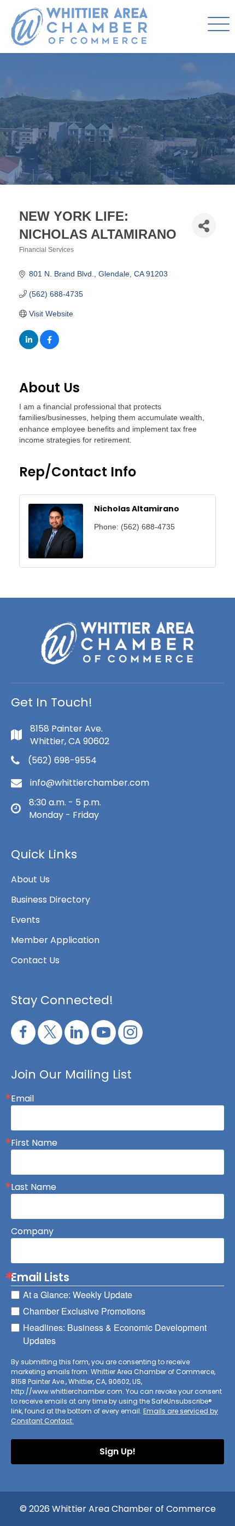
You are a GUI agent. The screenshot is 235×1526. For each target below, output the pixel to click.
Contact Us (35, 960)
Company (32, 1231)
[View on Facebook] (49, 346)
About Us (30, 879)
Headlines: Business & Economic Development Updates (115, 1334)
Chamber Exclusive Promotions (84, 1311)
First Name (34, 1143)
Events (25, 920)
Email (22, 1098)
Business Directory (50, 899)
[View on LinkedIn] (28, 346)
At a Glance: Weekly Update (77, 1294)
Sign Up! (117, 1451)
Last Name (33, 1187)
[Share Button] (204, 225)
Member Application (55, 940)
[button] (216, 25)
